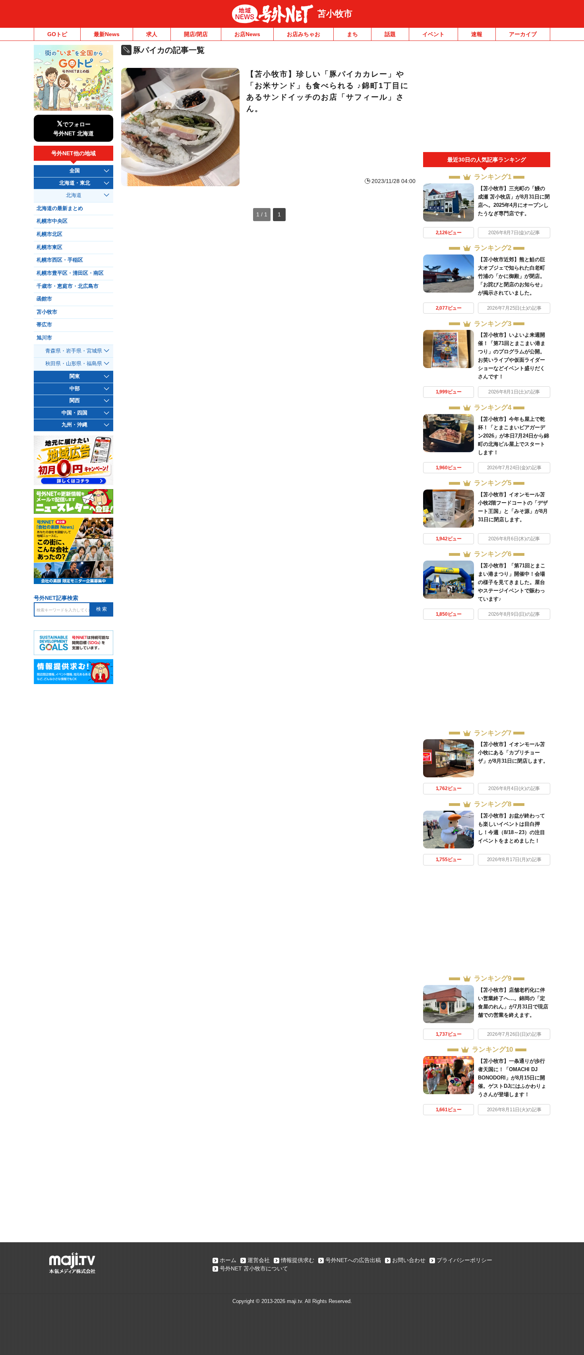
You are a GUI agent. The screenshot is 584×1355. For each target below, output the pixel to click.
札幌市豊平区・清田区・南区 (70, 273)
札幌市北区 (49, 234)
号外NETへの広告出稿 (353, 1260)
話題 (390, 34)
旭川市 (44, 338)
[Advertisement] (486, 98)
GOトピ (57, 34)
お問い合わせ (408, 1260)
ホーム (228, 1260)
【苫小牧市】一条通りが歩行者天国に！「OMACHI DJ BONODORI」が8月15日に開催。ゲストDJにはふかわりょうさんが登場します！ (512, 1077)
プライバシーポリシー (464, 1260)
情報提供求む (297, 1260)
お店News (247, 34)
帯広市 (44, 325)
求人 (151, 34)
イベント (433, 34)
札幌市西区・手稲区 (60, 260)
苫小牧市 (334, 14)
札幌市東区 (49, 247)
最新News (107, 34)
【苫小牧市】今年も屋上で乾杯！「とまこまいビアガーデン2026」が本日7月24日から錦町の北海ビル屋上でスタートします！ (513, 435)
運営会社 (259, 1260)
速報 (476, 34)
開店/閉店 (196, 34)
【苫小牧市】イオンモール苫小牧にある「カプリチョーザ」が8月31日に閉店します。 (513, 752)
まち (352, 34)
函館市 (44, 299)
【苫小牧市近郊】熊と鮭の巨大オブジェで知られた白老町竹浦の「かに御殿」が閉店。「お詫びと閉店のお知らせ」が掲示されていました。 (511, 276)
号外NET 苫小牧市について (254, 1268)
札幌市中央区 (52, 221)
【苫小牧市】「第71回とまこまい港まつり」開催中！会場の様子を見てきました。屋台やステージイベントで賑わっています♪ (511, 582)
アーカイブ (523, 34)
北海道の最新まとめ (60, 208)
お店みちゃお (303, 34)
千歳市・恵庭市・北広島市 (68, 286)
